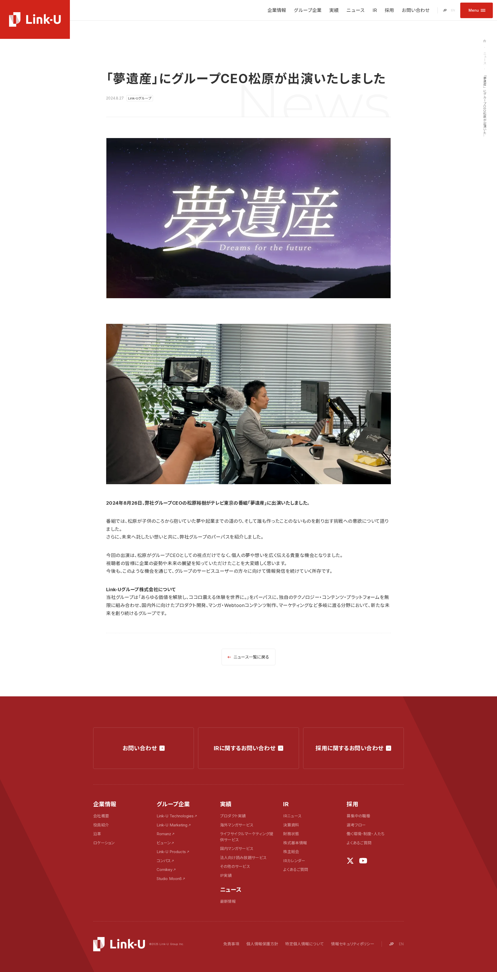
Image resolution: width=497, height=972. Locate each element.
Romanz (164, 833)
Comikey (164, 869)
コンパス (164, 860)
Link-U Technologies (175, 815)
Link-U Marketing (172, 825)
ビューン (164, 842)
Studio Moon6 (169, 878)
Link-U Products (171, 851)
